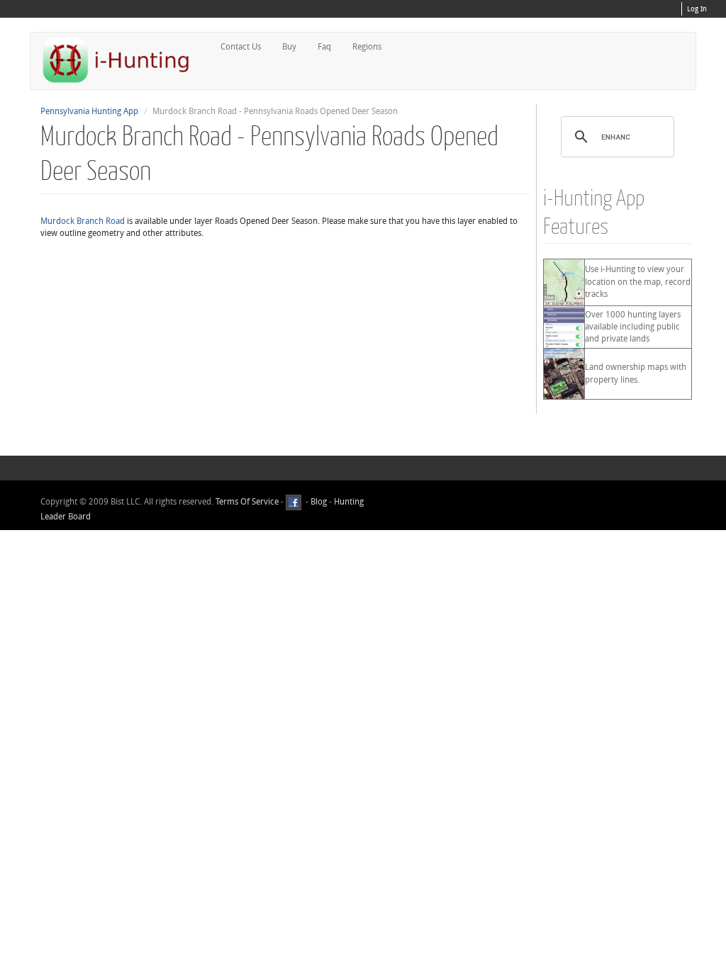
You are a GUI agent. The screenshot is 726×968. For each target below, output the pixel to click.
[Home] (122, 60)
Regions (366, 47)
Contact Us (240, 47)
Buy (289, 47)
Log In (697, 9)
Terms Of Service (247, 502)
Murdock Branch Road (82, 221)
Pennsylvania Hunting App (89, 111)
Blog (319, 502)
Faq (324, 47)
